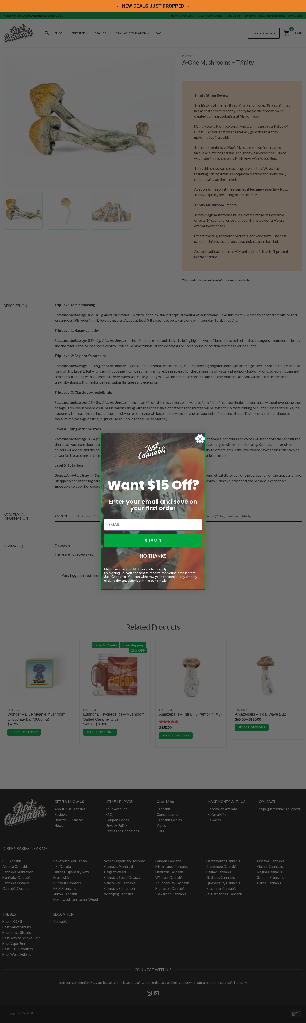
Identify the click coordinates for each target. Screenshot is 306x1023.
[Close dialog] (200, 439)
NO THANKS (153, 556)
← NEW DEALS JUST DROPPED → (153, 6)
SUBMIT (153, 540)
